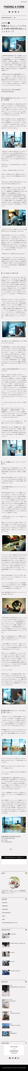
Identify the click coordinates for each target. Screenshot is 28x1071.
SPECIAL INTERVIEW (6, 912)
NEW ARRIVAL (5, 909)
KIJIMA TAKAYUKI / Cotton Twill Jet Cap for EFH (10, 836)
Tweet (11, 849)
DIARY (3, 919)
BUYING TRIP (4, 902)
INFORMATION (5, 906)
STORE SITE (24, 1)
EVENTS (3, 916)
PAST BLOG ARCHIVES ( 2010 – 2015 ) (9, 922)
